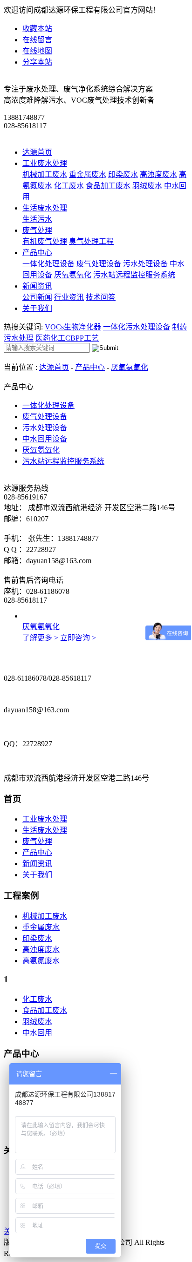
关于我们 (37, 308)
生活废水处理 (44, 208)
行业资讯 (69, 297)
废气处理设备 (98, 264)
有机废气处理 (44, 241)
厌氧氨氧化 (72, 275)
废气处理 (37, 230)
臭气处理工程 (91, 241)
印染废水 (123, 174)
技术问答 (101, 297)
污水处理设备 (145, 264)
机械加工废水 (44, 174)
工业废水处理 (44, 163)
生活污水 (37, 219)
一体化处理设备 (48, 264)
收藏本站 (37, 29)
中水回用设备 (44, 439)
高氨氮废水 (41, 961)
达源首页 (37, 152)
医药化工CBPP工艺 (67, 338)
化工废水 (69, 186)
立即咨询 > (78, 638)
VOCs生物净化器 (73, 327)
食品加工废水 (108, 186)
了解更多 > (40, 638)
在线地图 (37, 51)
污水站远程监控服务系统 (134, 275)
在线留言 (37, 40)
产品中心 (37, 252)
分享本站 (37, 62)
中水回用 (37, 1033)
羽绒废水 (147, 186)
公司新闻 (37, 297)
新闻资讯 (37, 286)
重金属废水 (87, 174)
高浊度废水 (158, 174)
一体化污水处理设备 (136, 327)
